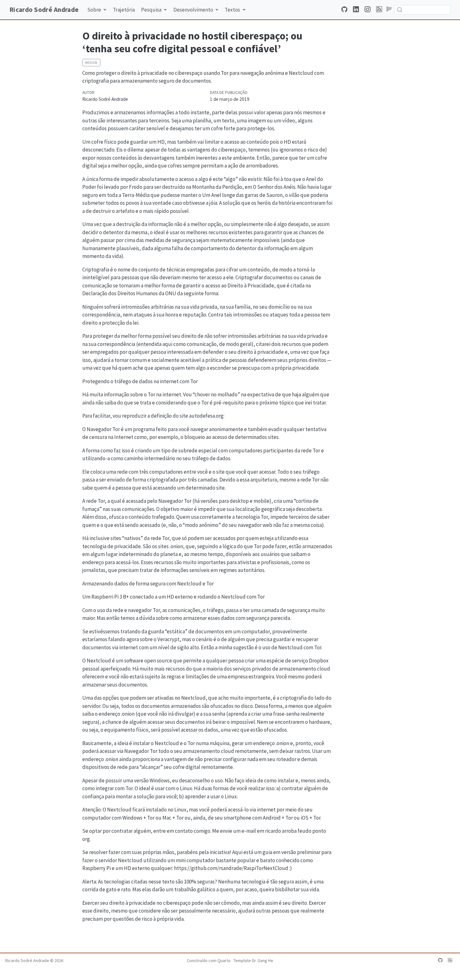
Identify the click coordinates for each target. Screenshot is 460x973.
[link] (97, 10)
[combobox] (422, 9)
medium (91, 62)
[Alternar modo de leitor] (389, 9)
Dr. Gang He (262, 960)
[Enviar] (400, 9)
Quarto (224, 960)
